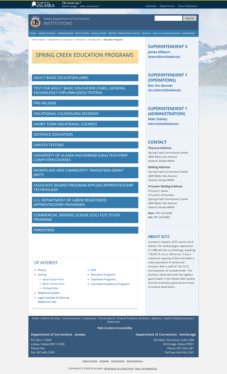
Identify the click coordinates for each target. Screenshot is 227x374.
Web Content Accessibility (115, 328)
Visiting (42, 274)
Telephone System (49, 293)
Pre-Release (45, 102)
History (42, 270)
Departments (167, 5)
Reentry (146, 33)
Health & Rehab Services (167, 33)
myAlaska (151, 5)
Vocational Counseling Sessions (66, 113)
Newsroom (188, 33)
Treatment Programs (103, 279)
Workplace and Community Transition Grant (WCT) (79, 172)
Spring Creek (95, 39)
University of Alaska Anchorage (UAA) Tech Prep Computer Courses (81, 157)
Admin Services (46, 33)
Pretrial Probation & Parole (124, 33)
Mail (93, 270)
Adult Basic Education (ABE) (61, 77)
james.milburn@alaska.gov (164, 56)
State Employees (187, 5)
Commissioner (65, 33)
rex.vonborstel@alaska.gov (164, 90)
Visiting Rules (51, 288)
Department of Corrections (60, 39)
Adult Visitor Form (53, 279)
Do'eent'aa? (71, 3)
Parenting (44, 229)
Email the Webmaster (146, 368)
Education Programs (103, 274)
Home (33, 33)
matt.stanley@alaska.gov (163, 123)
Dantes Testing (49, 144)
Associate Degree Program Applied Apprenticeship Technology (83, 187)
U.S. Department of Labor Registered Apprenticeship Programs (70, 202)
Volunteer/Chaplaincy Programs (110, 284)
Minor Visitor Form (54, 283)
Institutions (82, 33)
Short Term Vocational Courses (65, 123)
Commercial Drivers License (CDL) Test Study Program (77, 217)
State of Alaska (43, 4)
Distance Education (53, 134)
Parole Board (99, 33)
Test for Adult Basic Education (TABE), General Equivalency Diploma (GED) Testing (80, 90)
